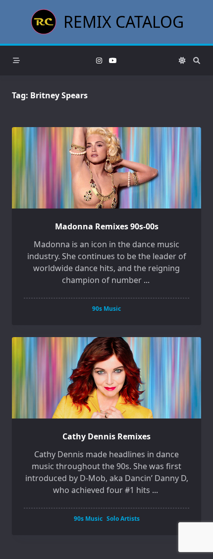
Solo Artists (123, 518)
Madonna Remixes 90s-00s (107, 226)
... (147, 280)
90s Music (106, 308)
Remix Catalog (123, 21)
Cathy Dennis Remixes (106, 436)
